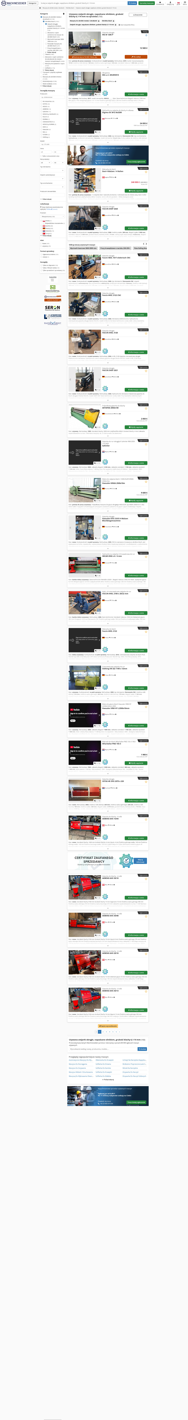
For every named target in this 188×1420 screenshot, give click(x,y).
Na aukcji (137, 57)
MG (45, 132)
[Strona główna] (40, 8)
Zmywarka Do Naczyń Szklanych (134, 1076)
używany (46, 246)
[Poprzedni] (70, 44)
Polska (51, 209)
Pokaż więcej (109, 1079)
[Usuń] (98, 21)
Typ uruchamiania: (46, 183)
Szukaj (133, 3)
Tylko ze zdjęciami (50, 265)
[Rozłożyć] (107, 67)
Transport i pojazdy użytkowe (52, 73)
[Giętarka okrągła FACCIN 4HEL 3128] (85, 342)
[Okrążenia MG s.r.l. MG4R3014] (85, 84)
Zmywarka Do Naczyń (130, 1072)
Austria (49, 226)
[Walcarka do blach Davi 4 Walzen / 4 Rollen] (85, 180)
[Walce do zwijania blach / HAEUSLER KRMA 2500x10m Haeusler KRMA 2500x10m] (85, 490)
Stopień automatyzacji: (47, 175)
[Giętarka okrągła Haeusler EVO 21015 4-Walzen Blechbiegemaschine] (85, 528)
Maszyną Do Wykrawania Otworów (81, 1076)
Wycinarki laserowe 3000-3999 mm (55, 40)
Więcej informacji (140, 861)
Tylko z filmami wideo (51, 268)
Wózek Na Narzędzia (130, 1068)
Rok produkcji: (45, 159)
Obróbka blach (52, 21)
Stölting (46, 137)
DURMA (46, 119)
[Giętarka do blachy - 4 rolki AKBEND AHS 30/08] (85, 925)
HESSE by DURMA (49, 124)
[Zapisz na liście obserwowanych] (146, 75)
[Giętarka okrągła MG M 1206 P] (85, 44)
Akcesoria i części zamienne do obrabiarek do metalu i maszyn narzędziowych (55, 59)
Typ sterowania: (45, 167)
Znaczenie (138, 15)
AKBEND (47, 109)
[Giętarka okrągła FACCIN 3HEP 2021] (85, 379)
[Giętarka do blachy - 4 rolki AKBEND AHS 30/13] (85, 1000)
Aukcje (46, 257)
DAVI (45, 127)
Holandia (49, 231)
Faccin (46, 117)
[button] (185, 3)
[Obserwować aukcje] (146, 35)
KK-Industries (48, 101)
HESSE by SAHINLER (50, 114)
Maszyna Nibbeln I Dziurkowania (81, 1072)
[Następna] (99, 44)
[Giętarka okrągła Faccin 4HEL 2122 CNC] (85, 304)
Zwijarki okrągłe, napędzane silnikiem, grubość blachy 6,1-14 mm (56, 27)
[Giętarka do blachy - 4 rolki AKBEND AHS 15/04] (85, 828)
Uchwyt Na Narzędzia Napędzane (135, 1060)
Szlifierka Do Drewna (103, 1064)
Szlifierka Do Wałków (103, 1076)
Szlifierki (50, 68)
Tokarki (49, 54)
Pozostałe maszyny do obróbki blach (54, 45)
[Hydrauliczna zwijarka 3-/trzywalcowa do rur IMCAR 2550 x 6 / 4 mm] (85, 565)
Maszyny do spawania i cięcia (54, 65)
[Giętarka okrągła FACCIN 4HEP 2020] (85, 218)
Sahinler (47, 111)
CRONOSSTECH (49, 122)
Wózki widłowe (49, 84)
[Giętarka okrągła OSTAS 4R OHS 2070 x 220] (85, 790)
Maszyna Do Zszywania (77, 1068)
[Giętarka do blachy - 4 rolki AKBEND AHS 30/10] (85, 887)
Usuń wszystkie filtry (127, 25)
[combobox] (53, 216)
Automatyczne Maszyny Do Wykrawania (83, 1060)
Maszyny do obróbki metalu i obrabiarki (52, 18)
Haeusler (47, 129)
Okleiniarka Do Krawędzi (105, 1060)
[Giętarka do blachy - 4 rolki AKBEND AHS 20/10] (85, 962)
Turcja (48, 233)
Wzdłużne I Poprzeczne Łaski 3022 (135, 1064)
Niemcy (49, 228)
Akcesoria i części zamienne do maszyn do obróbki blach (55, 35)
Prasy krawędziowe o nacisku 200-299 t (54, 49)
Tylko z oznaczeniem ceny (50, 156)
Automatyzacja (50, 81)
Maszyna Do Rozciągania (78, 1064)
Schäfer (46, 134)
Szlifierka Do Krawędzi (104, 1072)
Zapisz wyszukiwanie (109, 1026)
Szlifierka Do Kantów (103, 1068)
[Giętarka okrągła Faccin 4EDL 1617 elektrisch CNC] (85, 267)
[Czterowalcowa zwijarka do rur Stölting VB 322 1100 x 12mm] (85, 678)
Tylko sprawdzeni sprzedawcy (54, 270)
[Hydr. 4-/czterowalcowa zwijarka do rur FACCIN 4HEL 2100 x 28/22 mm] (85, 603)
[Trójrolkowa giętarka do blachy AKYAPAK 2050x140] (85, 417)
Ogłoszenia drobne (50, 254)
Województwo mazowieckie (55, 223)
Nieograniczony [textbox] (48, 216)
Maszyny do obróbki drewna (52, 78)
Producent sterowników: (48, 191)
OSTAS (46, 104)
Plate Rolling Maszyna (142, 248)
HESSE (46, 106)
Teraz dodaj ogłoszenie (136, 162)
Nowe (45, 243)
